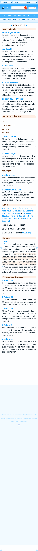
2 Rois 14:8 (7, 325)
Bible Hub (6, 221)
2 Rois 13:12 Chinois (25, 216)
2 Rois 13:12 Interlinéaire (12, 208)
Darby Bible (7, 66)
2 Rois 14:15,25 (9, 154)
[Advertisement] (19, 372)
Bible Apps (26, 218)
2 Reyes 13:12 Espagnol (23, 211)
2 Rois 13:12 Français (11, 213)
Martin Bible (7, 49)
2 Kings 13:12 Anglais (11, 218)
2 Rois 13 (6, 242)
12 (13, 254)
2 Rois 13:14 (7, 309)
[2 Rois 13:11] (2, 252)
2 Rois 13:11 (7, 280)
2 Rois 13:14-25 (9, 137)
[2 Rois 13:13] (35, 252)
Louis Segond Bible (11, 32)
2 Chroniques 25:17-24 (12, 190)
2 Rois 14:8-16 (8, 175)
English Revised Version (13, 99)
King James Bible (10, 82)
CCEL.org (26, 233)
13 (2, 266)
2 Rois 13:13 (7, 297)
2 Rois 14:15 (7, 339)
